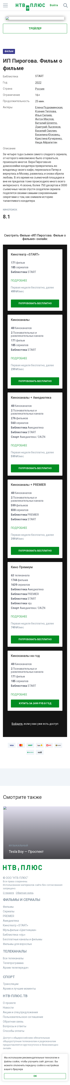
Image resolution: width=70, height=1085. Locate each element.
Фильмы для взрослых (17, 944)
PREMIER (8, 916)
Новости (8, 1007)
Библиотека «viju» (14, 934)
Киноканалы (20, 320)
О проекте (8, 893)
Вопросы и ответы (14, 1026)
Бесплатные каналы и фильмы (22, 939)
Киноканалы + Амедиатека (31, 397)
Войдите (17, 723)
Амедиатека (11, 920)
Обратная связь (24, 893)
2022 (38, 82)
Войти (54, 5)
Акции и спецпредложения (20, 1012)
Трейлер (35, 28)
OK (35, 1076)
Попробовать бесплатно (35, 303)
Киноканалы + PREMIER (28, 485)
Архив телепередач (15, 967)
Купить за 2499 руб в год (35, 703)
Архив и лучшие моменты (19, 988)
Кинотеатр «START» (25, 254)
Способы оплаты (13, 1030)
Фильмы (8, 906)
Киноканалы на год (25, 656)
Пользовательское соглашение (23, 1016)
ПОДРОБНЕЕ (19, 280)
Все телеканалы (13, 958)
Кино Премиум (22, 567)
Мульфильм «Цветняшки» (19, 930)
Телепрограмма (13, 963)
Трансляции (10, 983)
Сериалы (8, 911)
